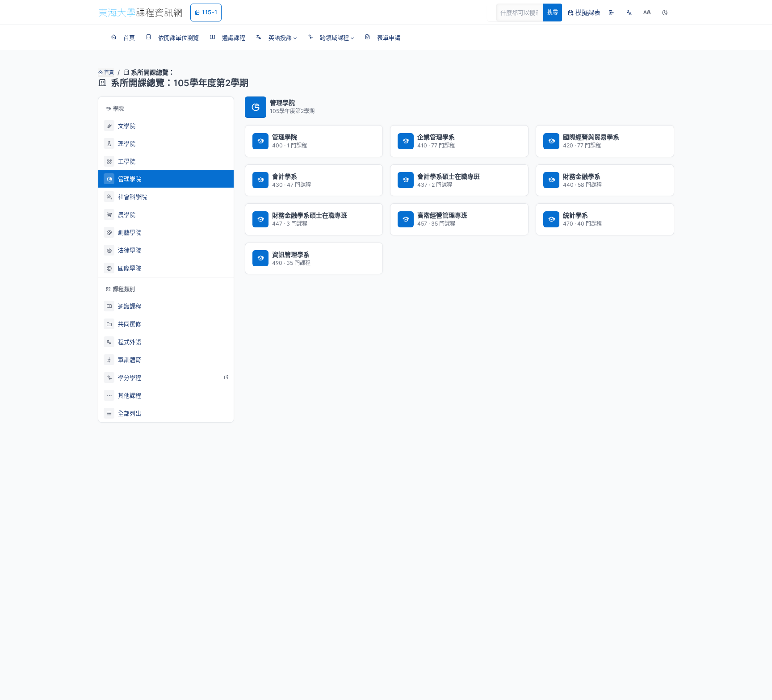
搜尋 (552, 12)
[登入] (611, 12)
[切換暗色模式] (665, 12)
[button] (276, 37)
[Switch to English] (629, 12)
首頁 (108, 72)
